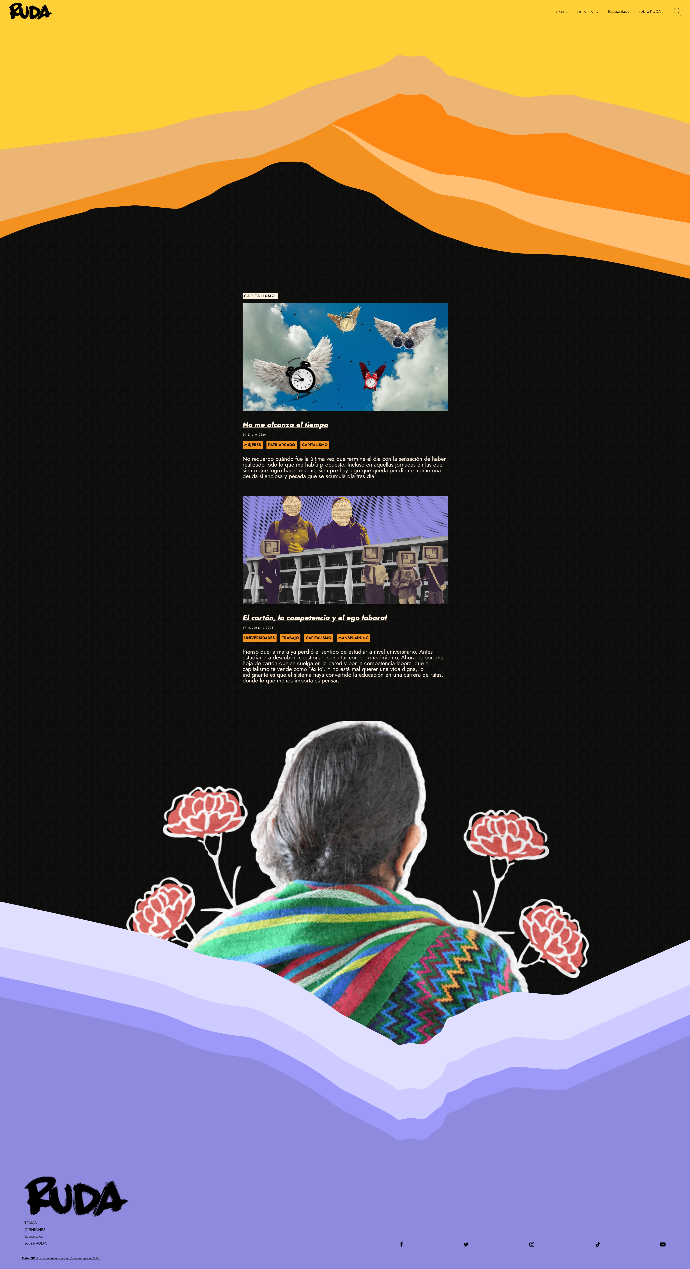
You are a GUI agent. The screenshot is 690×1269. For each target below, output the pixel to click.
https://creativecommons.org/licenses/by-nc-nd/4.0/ (61, 1258)
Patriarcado (281, 444)
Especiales (617, 11)
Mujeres (252, 444)
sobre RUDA (650, 11)
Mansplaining (353, 638)
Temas (30, 1223)
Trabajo (290, 638)
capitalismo (315, 444)
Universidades (259, 638)
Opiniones (34, 1229)
